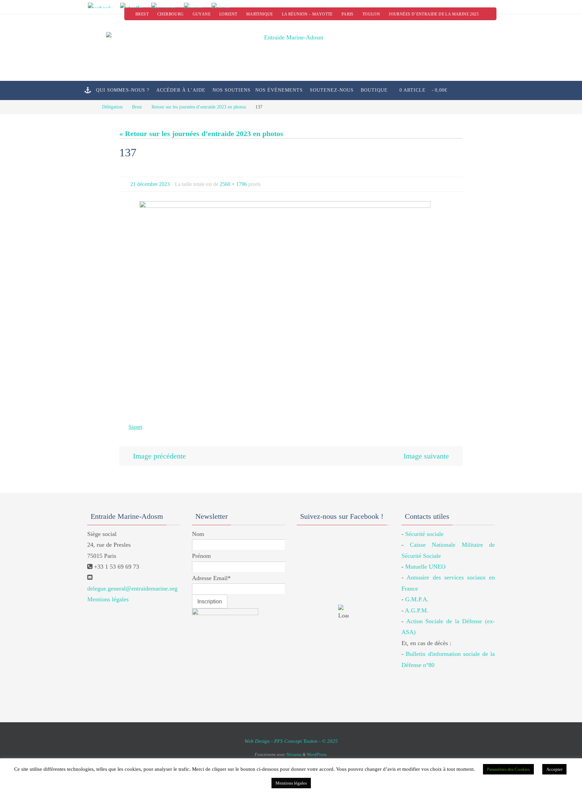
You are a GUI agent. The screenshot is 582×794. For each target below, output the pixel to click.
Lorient (228, 14)
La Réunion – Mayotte (307, 14)
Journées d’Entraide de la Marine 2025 (434, 14)
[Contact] (196, 5)
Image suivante (426, 456)
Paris (348, 14)
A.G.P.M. (416, 610)
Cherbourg (170, 14)
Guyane (202, 14)
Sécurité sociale (424, 534)
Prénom (201, 555)
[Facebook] (101, 5)
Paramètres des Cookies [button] (508, 769)
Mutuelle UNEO (425, 566)
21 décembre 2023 (150, 184)
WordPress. (317, 754)
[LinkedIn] (133, 5)
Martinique (259, 14)
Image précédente (159, 456)
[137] (291, 307)
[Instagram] (165, 5)
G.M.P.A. (417, 599)
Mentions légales (108, 599)
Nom (198, 534)
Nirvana (293, 754)
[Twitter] (222, 5)
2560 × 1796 (233, 184)
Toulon (371, 14)
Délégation (112, 106)
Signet (135, 427)
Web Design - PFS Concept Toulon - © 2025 (291, 741)
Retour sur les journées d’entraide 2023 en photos (199, 106)
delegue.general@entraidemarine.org (132, 588)
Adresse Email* (211, 578)
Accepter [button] (554, 769)
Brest (142, 14)
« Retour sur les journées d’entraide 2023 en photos (201, 133)
